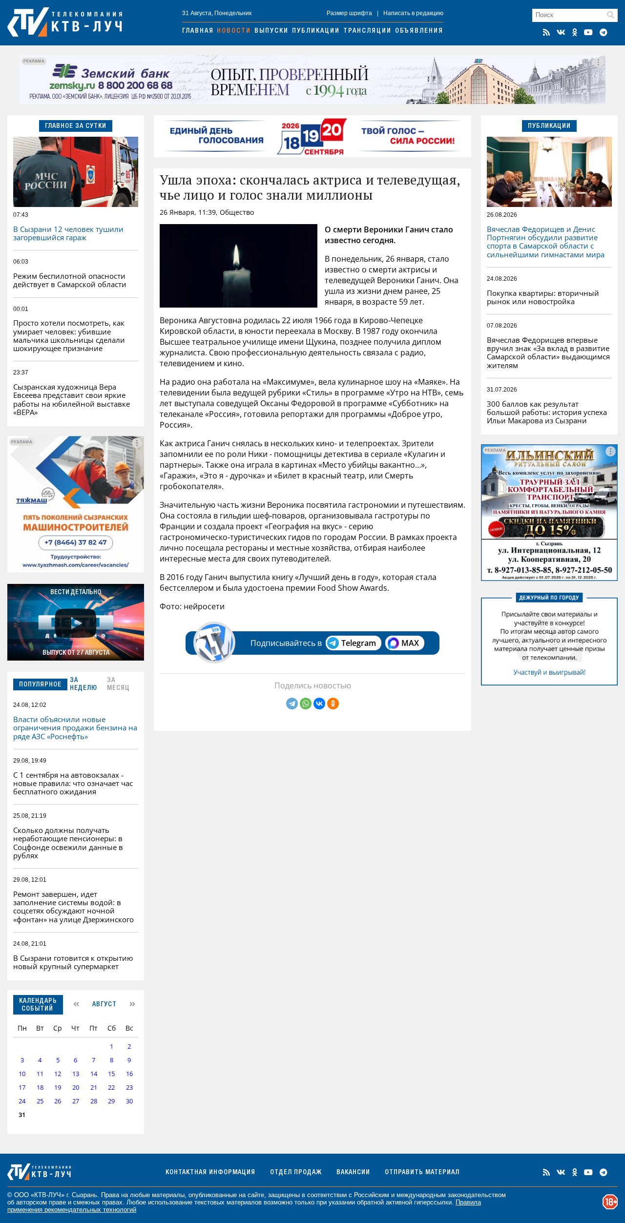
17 (22, 1087)
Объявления (419, 31)
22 (111, 1087)
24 (22, 1101)
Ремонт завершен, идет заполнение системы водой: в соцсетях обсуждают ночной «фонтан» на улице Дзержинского (73, 906)
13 (75, 1074)
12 (57, 1074)
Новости (234, 31)
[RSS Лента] (546, 32)
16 (129, 1074)
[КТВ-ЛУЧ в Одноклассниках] (574, 32)
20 (75, 1087)
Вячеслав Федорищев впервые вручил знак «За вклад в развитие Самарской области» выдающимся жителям (548, 352)
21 (93, 1087)
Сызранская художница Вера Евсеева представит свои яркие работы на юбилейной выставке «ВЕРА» (71, 399)
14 (93, 1074)
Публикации (316, 31)
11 (40, 1074)
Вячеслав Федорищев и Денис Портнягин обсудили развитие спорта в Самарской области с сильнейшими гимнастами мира (545, 241)
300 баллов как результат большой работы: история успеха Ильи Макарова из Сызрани (547, 412)
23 (129, 1087)
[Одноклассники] (333, 703)
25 (40, 1101)
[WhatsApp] (306, 703)
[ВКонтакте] (319, 703)
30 (129, 1101)
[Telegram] (292, 703)
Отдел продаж (296, 1172)
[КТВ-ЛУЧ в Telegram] (603, 32)
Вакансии (353, 1172)
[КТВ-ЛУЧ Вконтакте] (561, 32)
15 (111, 1074)
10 (22, 1074)
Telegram (358, 643)
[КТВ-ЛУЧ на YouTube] (588, 32)
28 (93, 1101)
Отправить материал (422, 1172)
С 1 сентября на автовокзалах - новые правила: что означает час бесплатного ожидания (73, 783)
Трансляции (367, 31)
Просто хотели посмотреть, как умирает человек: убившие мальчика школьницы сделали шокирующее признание (69, 335)
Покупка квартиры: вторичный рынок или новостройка (543, 297)
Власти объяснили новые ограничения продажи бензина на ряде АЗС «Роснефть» (75, 727)
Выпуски (271, 31)
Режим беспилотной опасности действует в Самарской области (69, 280)
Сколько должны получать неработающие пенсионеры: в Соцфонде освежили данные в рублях (68, 842)
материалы (168, 1195)
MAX (410, 643)
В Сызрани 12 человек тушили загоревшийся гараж (68, 233)
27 (75, 1101)
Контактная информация (210, 1172)
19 (57, 1087)
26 (57, 1101)
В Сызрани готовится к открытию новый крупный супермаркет (73, 962)
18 (40, 1087)
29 (111, 1101)
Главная (198, 31)
